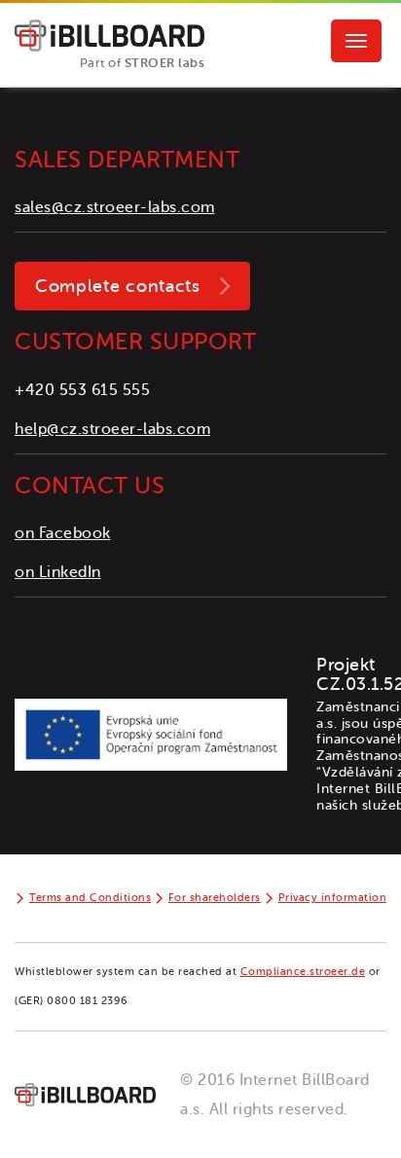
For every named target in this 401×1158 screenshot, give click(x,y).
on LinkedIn (58, 572)
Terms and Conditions (90, 897)
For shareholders (214, 897)
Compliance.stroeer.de (303, 971)
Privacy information (332, 897)
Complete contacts (117, 286)
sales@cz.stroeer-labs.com (115, 207)
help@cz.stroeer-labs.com (112, 429)
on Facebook (63, 533)
